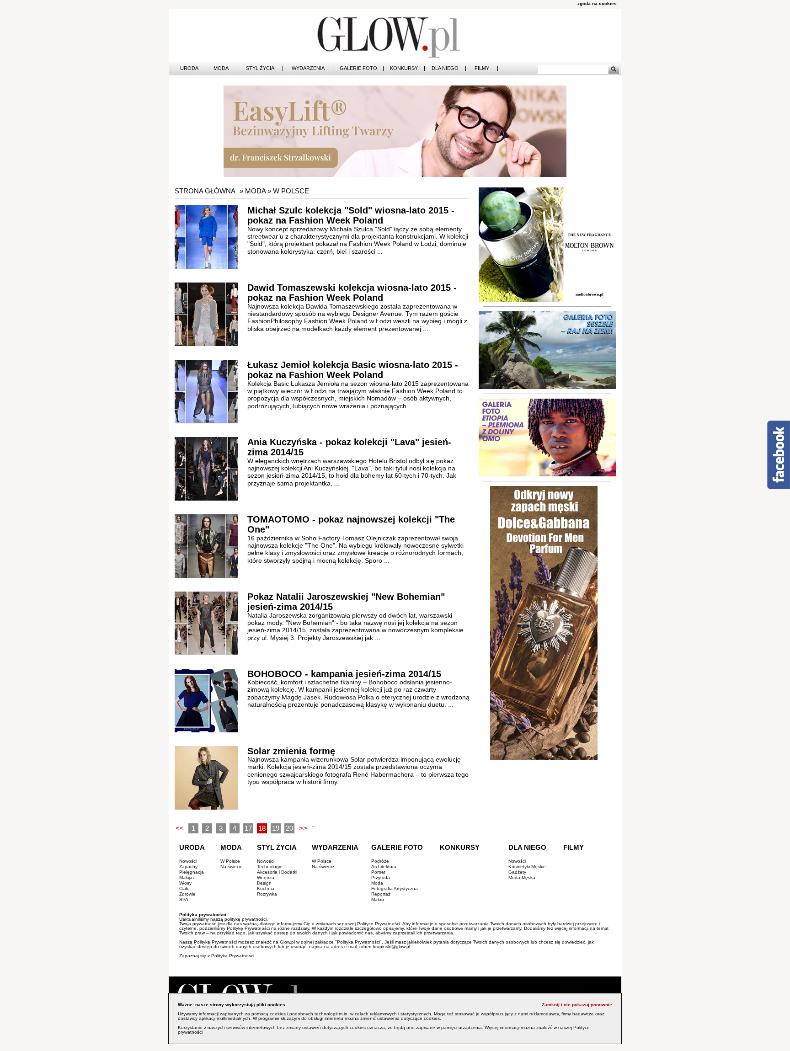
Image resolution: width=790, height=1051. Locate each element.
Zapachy (188, 866)
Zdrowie (187, 893)
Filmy (482, 68)
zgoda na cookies (597, 3)
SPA (183, 899)
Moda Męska (521, 877)
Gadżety (517, 872)
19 (275, 828)
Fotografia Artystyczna (394, 888)
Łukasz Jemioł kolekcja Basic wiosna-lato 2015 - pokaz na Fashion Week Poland (352, 370)
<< (180, 828)
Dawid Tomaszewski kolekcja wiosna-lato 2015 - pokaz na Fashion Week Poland (352, 293)
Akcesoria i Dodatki (277, 872)
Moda (221, 68)
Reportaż (380, 893)
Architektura (383, 866)
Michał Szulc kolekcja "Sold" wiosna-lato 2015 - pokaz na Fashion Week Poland (350, 215)
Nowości (188, 861)
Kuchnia (265, 888)
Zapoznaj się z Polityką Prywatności (216, 955)
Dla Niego (445, 68)
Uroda (189, 68)
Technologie (270, 866)
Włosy (185, 883)
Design (264, 883)
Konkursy (404, 68)
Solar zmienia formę (291, 751)
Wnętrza (265, 877)
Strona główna (205, 190)
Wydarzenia (308, 68)
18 (262, 828)
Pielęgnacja (191, 872)
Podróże (380, 861)
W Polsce (291, 191)
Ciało (184, 888)
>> (303, 828)
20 (289, 828)
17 (248, 828)
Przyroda (380, 877)
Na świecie (231, 866)
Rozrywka (267, 893)
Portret (378, 872)
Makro (377, 899)
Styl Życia (260, 68)
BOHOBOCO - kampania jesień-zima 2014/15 (344, 674)
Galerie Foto (358, 68)
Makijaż (187, 877)
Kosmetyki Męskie (527, 866)
